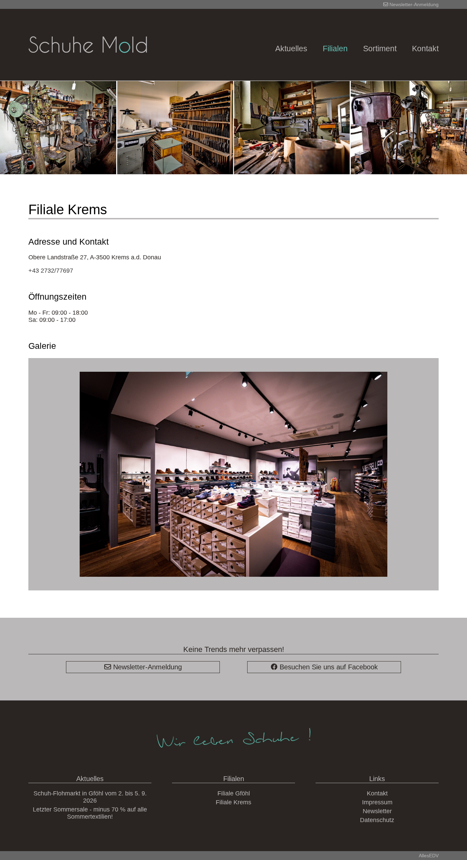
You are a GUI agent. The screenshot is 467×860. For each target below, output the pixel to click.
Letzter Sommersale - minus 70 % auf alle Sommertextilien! (90, 813)
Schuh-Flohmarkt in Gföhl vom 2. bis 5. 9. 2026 (90, 797)
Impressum (377, 802)
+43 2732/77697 (50, 270)
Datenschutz (377, 820)
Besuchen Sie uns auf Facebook (328, 667)
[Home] (87, 78)
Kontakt (425, 48)
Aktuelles (291, 48)
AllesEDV (429, 855)
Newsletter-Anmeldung (413, 4)
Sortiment (380, 48)
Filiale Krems (233, 802)
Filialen (335, 48)
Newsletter (377, 811)
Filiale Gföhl (233, 793)
